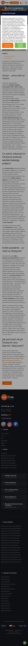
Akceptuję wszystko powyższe (20, 45)
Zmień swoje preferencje (7, 45)
